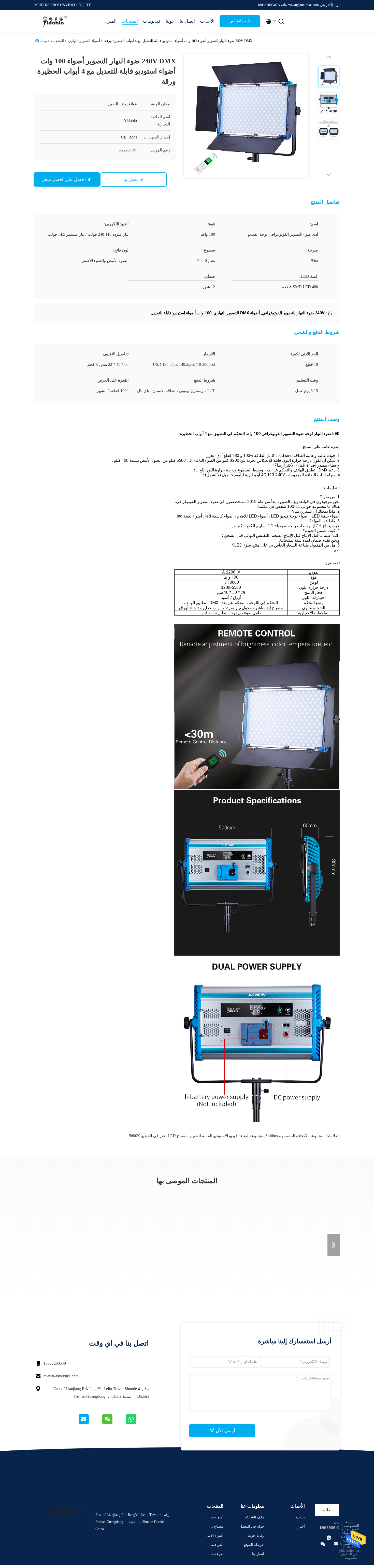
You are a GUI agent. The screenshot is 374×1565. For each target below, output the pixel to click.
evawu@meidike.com (61, 1376)
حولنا (170, 21)
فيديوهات (152, 21)
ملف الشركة (254, 1517)
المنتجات (130, 21)
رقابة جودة (256, 1536)
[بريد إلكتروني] (90, 1423)
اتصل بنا (187, 21)
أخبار (301, 1526)
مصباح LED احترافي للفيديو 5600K (158, 1136)
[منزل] (54, 21)
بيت (44, 41)
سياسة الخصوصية (351, 1524)
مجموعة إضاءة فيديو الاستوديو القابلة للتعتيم (226, 1136)
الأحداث (207, 21)
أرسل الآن (224, 1430)
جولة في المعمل (251, 1526)
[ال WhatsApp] (137, 1423)
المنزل (110, 21)
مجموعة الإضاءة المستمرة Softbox (294, 1136)
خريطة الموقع (253, 1545)
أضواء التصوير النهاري (84, 41)
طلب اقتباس (240, 21)
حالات (300, 1517)
